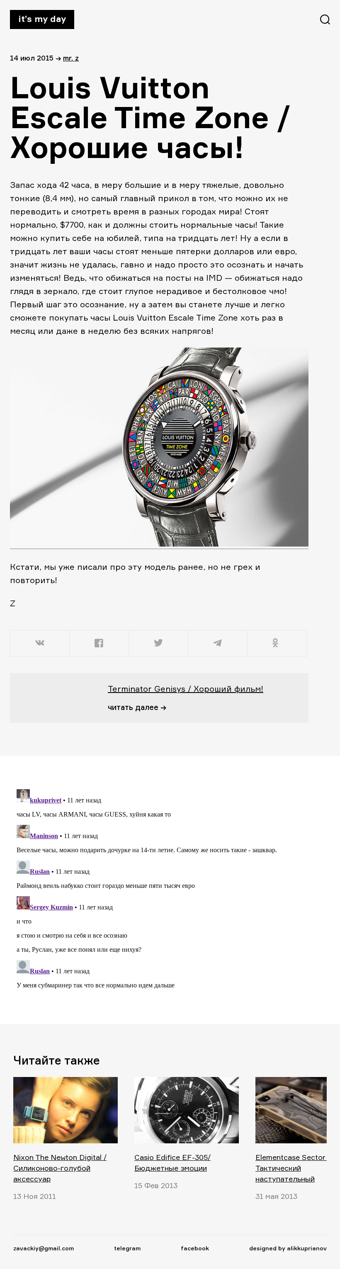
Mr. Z (71, 57)
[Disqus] (154, 889)
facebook (195, 1248)
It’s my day (42, 18)
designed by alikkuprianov (288, 1248)
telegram (127, 1248)
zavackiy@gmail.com (43, 1248)
